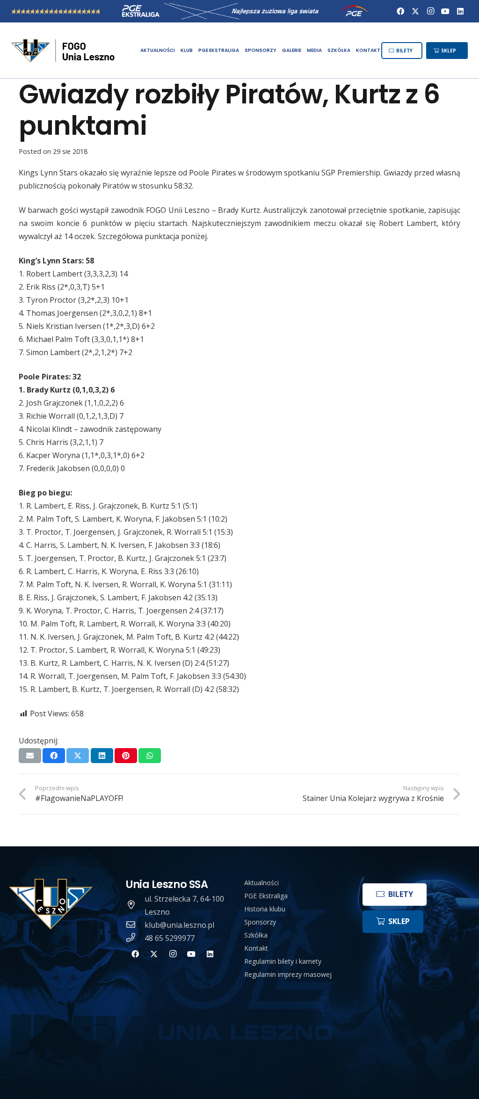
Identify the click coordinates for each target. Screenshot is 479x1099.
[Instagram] (430, 11)
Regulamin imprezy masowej (288, 974)
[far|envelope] (135, 925)
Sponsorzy (260, 921)
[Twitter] (415, 11)
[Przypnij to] (126, 755)
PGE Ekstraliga (266, 895)
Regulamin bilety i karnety (282, 961)
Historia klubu (264, 908)
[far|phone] (135, 938)
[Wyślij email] (30, 755)
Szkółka (256, 935)
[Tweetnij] (77, 755)
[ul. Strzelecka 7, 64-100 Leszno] (135, 905)
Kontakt (256, 948)
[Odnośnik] (63, 50)
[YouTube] (445, 11)
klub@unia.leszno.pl (179, 925)
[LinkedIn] (460, 11)
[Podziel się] (54, 755)
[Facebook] (400, 11)
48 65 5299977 (170, 938)
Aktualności (261, 882)
